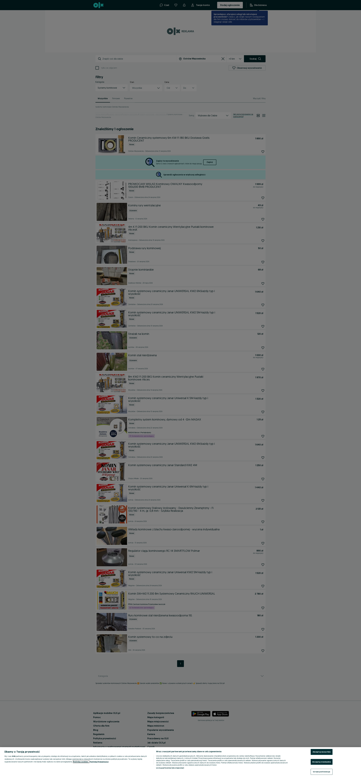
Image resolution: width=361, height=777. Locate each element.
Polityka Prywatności (99, 762)
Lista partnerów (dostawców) (170, 768)
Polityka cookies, (81, 762)
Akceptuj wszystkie (322, 752)
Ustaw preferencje (321, 772)
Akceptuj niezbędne (321, 762)
